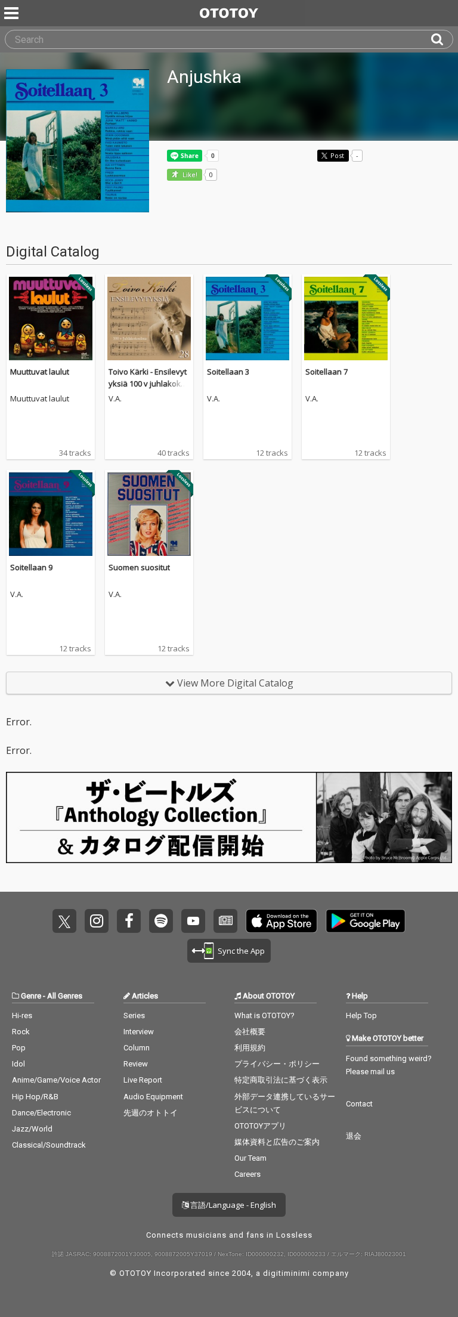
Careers (247, 1174)
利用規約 (249, 1047)
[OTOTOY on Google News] (225, 921)
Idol (18, 1063)
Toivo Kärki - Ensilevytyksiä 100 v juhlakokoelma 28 (148, 383)
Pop (19, 1047)
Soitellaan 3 (228, 371)
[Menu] (12, 13)
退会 (353, 1135)
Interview (138, 1031)
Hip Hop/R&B (35, 1096)
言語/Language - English (232, 1204)
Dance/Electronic (41, 1112)
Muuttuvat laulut (39, 371)
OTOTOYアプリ (260, 1125)
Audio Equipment (153, 1096)
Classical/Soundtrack (49, 1144)
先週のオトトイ (150, 1112)
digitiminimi (286, 1273)
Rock (21, 1031)
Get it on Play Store (366, 921)
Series (134, 1015)
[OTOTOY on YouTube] (193, 921)
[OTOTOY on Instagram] (97, 921)
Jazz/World (32, 1128)
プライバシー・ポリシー (277, 1063)
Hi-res (22, 1015)
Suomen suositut (139, 567)
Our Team (250, 1158)
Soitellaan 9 (31, 567)
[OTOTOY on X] (64, 921)
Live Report (142, 1079)
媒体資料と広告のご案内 (277, 1141)
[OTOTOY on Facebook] (129, 921)
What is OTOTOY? (264, 1015)
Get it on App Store (281, 921)
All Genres (64, 995)
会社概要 (249, 1031)
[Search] (442, 39)
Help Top (361, 1015)
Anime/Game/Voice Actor (56, 1079)
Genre (31, 995)
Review (135, 1063)
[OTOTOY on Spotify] (161, 921)
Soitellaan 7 (326, 371)
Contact (359, 1103)
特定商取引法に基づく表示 (280, 1079)
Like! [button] (189, 175)
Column (136, 1047)
